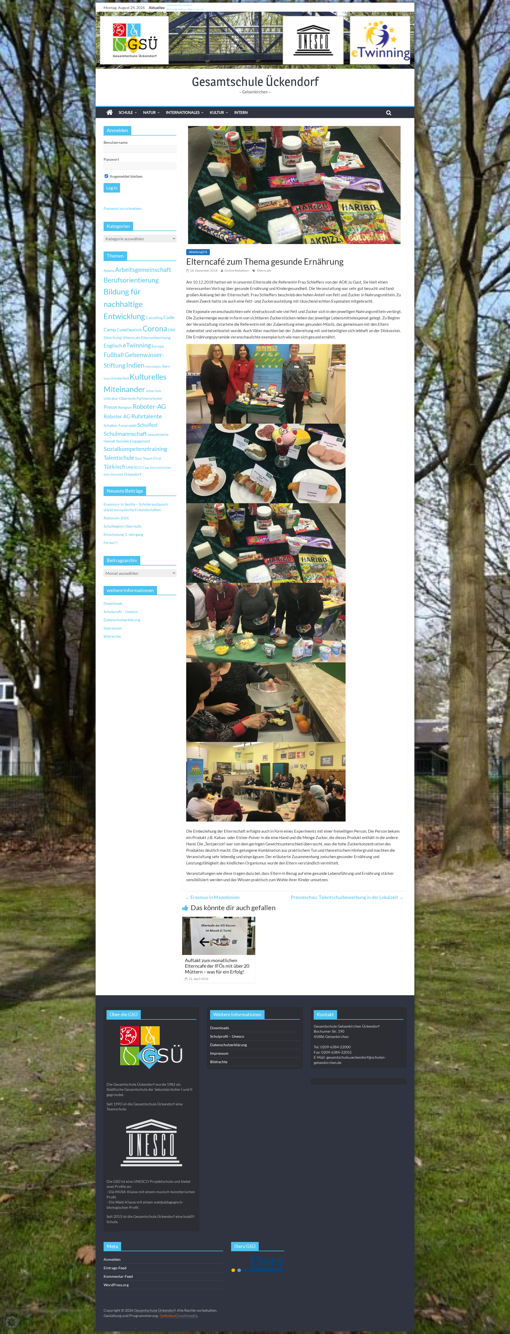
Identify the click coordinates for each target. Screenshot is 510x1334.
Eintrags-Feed (115, 1268)
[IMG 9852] (266, 622)
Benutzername (116, 142)
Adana (109, 270)
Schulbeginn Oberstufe (122, 526)
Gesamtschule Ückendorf (255, 81)
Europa (158, 346)
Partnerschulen (149, 398)
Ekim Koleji (113, 337)
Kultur (217, 112)
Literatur (111, 398)
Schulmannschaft (125, 433)
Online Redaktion (236, 270)
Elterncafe (264, 270)
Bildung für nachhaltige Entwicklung (124, 304)
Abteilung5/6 (198, 252)
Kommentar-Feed (118, 1276)
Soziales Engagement (133, 441)
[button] (11, 1322)
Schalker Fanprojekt (120, 425)
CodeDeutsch (129, 329)
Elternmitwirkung (155, 337)
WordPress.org (116, 1285)
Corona (155, 328)
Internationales (182, 112)
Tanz (138, 458)
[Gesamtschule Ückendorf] (255, 40)
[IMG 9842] (266, 702)
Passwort (111, 159)
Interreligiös (153, 366)
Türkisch (114, 466)
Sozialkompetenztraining (135, 448)
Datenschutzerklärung (122, 620)
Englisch (113, 345)
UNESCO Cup (137, 467)
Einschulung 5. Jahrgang (186, 7)
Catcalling (154, 317)
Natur (149, 112)
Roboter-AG (149, 406)
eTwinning (137, 345)
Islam (107, 378)
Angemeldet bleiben (126, 176)
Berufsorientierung (131, 280)
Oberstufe (127, 398)
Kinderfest (120, 378)
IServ (166, 366)
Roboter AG (117, 416)
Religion (125, 407)
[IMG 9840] (266, 782)
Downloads (113, 603)
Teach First (152, 458)
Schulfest (147, 425)
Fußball (114, 354)
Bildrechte (112, 636)
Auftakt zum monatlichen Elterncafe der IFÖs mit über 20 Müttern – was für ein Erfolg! (217, 966)
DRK (172, 330)
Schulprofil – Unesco (121, 611)
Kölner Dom (153, 391)
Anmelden (112, 1259)
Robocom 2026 (116, 518)
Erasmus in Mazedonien (212, 897)
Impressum (113, 628)
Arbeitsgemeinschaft (143, 269)
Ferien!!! (111, 542)
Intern (241, 112)
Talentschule (119, 457)
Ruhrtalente (146, 416)
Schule (126, 112)
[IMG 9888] (266, 384)
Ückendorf (132, 474)
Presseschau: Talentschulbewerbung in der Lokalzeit (347, 897)
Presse (110, 407)
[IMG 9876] (266, 463)
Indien (135, 365)
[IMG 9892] (266, 543)
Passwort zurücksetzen (122, 208)
